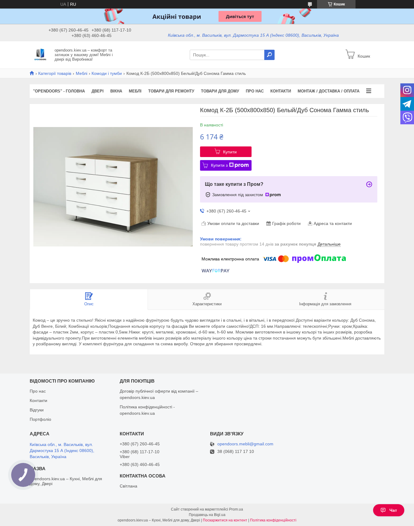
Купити (230, 151)
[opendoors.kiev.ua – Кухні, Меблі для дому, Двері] (40, 54)
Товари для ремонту (171, 91)
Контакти (280, 91)
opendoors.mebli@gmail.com (245, 444)
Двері (98, 91)
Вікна (116, 91)
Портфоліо (40, 419)
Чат (393, 510)
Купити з (219, 165)
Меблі (81, 73)
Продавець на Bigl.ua (207, 515)
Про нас (255, 91)
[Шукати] (269, 55)
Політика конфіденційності (273, 520)
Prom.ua (236, 509)
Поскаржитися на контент (225, 520)
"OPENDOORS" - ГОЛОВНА (59, 91)
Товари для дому (220, 91)
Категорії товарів (54, 73)
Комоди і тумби (107, 73)
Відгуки (37, 409)
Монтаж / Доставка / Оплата (328, 91)
